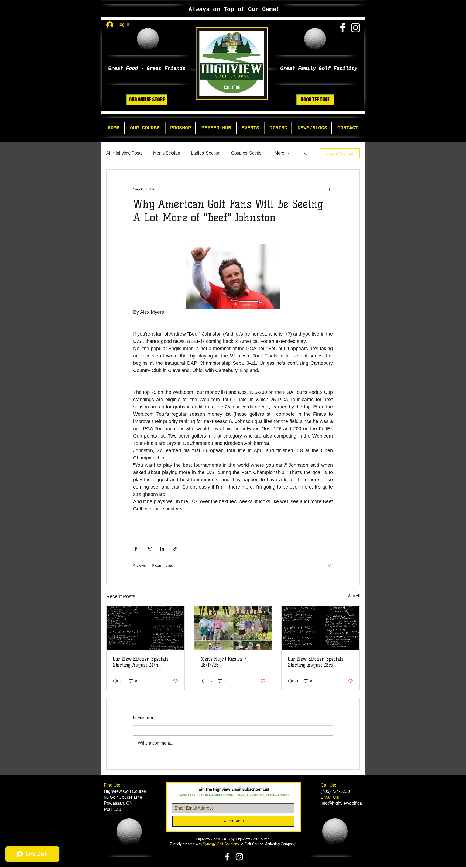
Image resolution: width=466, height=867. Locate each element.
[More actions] (329, 189)
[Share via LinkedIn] (162, 548)
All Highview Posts (124, 153)
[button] (145, 128)
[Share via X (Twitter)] (149, 548)
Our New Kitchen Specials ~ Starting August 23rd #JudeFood (318, 662)
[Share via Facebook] (135, 548)
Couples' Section (247, 153)
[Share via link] (175, 548)
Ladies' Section (205, 153)
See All (354, 595)
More (279, 153)
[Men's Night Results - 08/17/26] (233, 628)
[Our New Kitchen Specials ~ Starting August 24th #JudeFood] (145, 628)
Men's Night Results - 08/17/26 (223, 662)
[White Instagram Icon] (355, 27)
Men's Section (166, 153)
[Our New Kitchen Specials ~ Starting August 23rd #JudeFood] (320, 628)
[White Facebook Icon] (342, 27)
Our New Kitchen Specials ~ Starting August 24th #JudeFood (143, 662)
